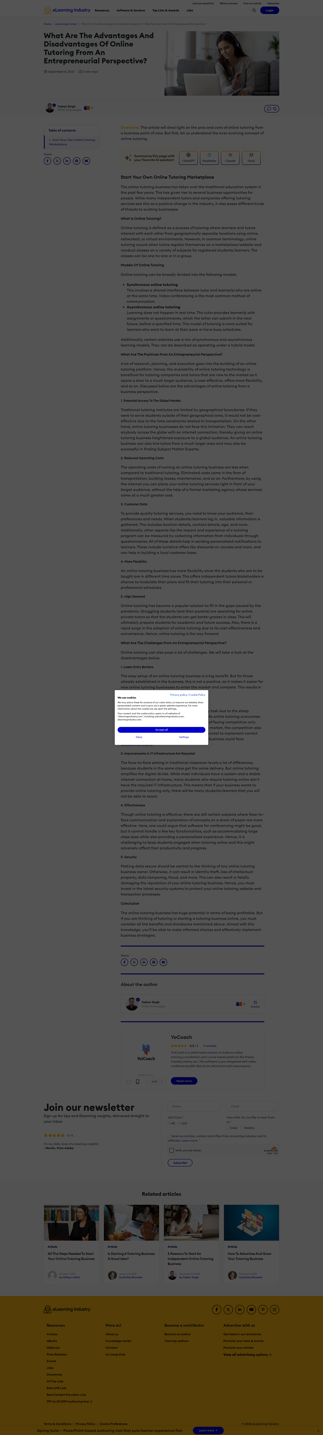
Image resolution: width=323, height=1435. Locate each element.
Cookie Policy (197, 694)
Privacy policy (178, 694)
